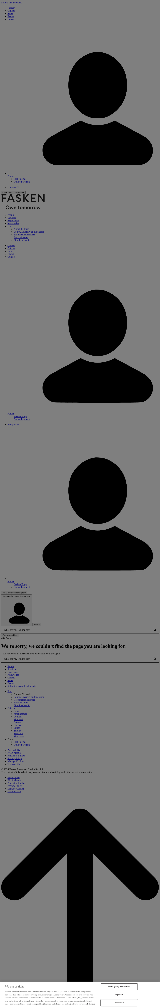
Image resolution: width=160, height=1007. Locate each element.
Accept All (119, 1003)
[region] (80, 994)
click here (90, 1004)
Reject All (119, 994)
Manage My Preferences (119, 986)
